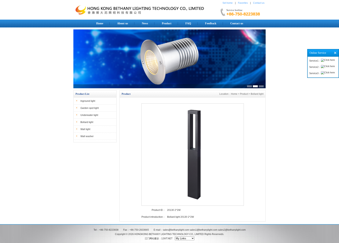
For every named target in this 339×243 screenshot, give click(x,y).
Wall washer (87, 136)
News (145, 23)
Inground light (87, 101)
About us (122, 23)
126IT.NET (166, 238)
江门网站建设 (152, 238)
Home (99, 23)
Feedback (210, 23)
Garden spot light (89, 108)
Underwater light (89, 115)
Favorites (243, 3)
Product (166, 23)
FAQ (188, 23)
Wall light (85, 129)
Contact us (258, 3)
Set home (227, 3)
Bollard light (86, 122)
